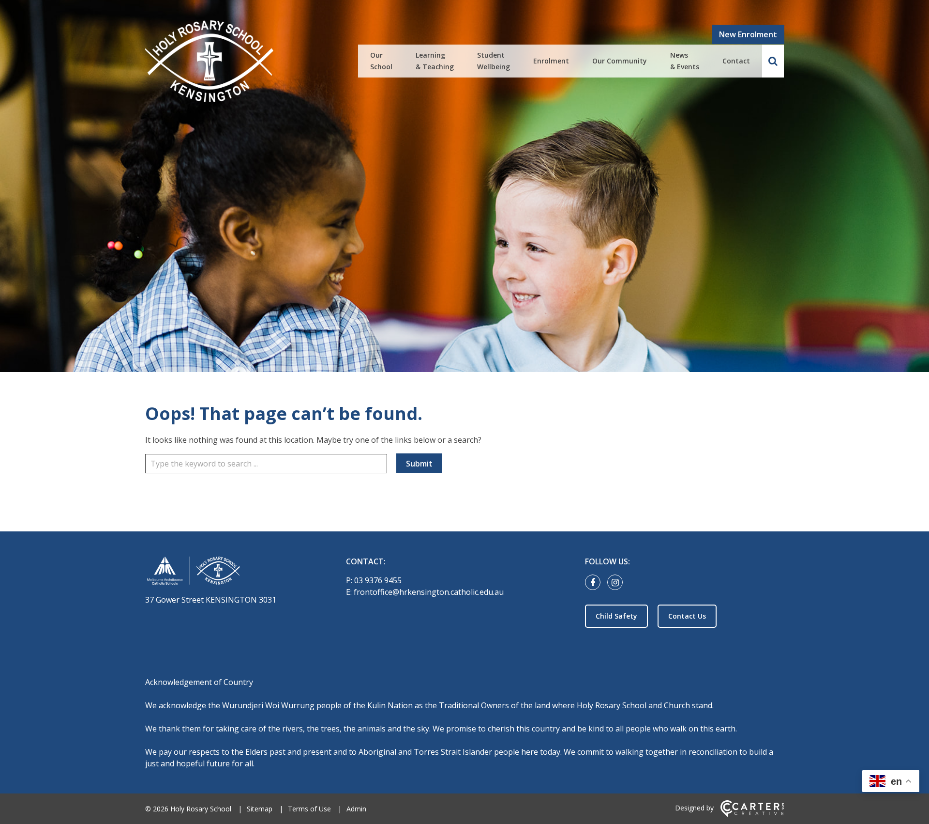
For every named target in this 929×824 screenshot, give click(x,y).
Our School (381, 60)
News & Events (684, 60)
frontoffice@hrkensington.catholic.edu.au (429, 592)
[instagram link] (617, 582)
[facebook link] (595, 582)
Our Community (619, 60)
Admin (356, 808)
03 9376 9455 (378, 580)
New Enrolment (748, 34)
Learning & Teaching (435, 60)
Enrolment (551, 60)
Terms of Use (309, 808)
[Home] (228, 572)
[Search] (773, 61)
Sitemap (259, 808)
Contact (736, 60)
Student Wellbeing (493, 60)
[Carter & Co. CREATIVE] (752, 814)
